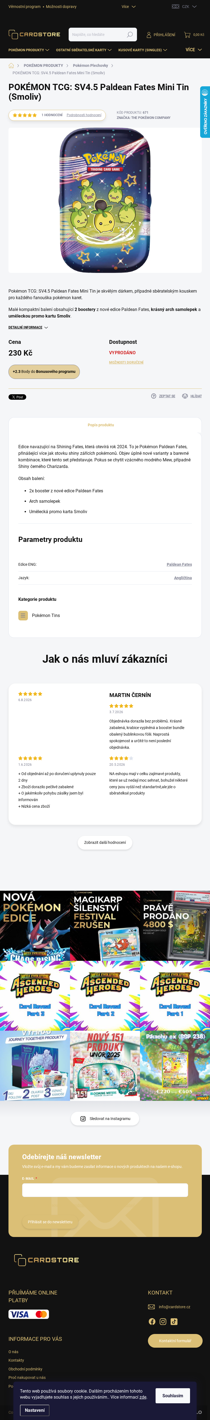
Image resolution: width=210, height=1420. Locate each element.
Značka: (143, 118)
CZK (185, 6)
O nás (13, 1352)
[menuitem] (29, 50)
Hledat (129, 34)
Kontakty (16, 1360)
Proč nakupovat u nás (27, 1377)
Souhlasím (172, 1395)
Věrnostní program (24, 6)
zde (142, 1397)
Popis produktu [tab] (101, 425)
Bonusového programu (55, 371)
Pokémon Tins (46, 615)
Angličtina (183, 578)
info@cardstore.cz (174, 1307)
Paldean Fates (179, 564)
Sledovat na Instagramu (110, 1118)
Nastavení (35, 1410)
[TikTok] (174, 1320)
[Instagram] (163, 1320)
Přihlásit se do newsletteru (50, 1222)
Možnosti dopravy (61, 6)
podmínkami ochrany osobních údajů (104, 1205)
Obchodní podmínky (25, 1369)
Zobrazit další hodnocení (105, 842)
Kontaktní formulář (175, 1341)
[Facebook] (152, 1320)
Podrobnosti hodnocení (84, 115)
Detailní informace (25, 327)
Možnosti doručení (126, 362)
